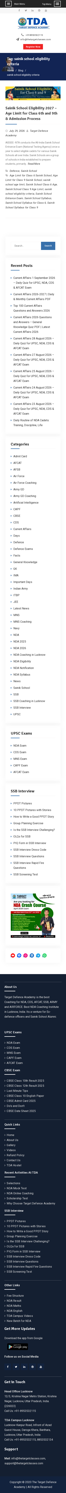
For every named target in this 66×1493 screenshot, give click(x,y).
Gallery (11, 1145)
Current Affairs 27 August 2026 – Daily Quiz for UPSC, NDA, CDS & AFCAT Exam (33, 359)
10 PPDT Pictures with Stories (32, 810)
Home (10, 1135)
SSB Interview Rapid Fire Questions (29, 1266)
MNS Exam (20, 759)
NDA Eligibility (22, 661)
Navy (16, 628)
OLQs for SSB (21, 836)
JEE (15, 602)
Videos (11, 1150)
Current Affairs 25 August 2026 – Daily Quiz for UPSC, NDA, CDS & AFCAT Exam (33, 376)
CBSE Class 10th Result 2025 (25, 1080)
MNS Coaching (22, 621)
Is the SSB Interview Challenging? (34, 830)
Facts (16, 555)
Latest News (21, 608)
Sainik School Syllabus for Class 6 (25, 202)
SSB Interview (22, 707)
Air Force (18, 476)
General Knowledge (25, 562)
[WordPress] (32, 1366)
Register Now (33, 46)
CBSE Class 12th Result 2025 (25, 1085)
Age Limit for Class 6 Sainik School (31, 175)
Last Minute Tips (17, 1090)
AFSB (16, 469)
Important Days (22, 582)
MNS (16, 615)
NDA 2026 (19, 648)
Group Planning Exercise (28, 823)
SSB (16, 694)
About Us (12, 1140)
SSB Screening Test (25, 874)
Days (16, 535)
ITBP (16, 595)
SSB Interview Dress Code (29, 849)
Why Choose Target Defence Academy (31, 1203)
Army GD (18, 489)
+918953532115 (34, 35)
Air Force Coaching (24, 482)
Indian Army (20, 588)
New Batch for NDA (19, 1321)
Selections (13, 1183)
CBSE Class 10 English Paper (25, 1096)
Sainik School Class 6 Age (41, 184)
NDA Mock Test (17, 1188)
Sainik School (29, 171)
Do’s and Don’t (15, 1106)
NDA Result (14, 1300)
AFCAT (17, 463)
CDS (16, 522)
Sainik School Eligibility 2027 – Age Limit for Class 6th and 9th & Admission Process (31, 113)
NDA (16, 635)
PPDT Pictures (22, 803)
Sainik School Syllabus (37, 198)
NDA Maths (14, 1305)
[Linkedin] (24, 1366)
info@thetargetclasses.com (35, 39)
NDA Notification (23, 668)
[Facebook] (7, 1366)
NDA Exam (19, 745)
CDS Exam (19, 752)
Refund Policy (15, 1155)
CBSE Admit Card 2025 (21, 1101)
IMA (15, 575)
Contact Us (13, 1160)
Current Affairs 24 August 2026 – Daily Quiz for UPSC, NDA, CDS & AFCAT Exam (33, 392)
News (17, 681)
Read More (34, 163)
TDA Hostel (14, 1165)
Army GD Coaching (24, 496)
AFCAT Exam (21, 772)
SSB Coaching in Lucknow (29, 701)
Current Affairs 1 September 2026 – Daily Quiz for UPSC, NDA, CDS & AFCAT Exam (34, 282)
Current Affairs (22, 529)
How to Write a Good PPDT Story (33, 816)
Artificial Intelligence (26, 502)
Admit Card (20, 456)
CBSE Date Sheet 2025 (21, 1111)
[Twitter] (16, 1366)
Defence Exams (23, 549)
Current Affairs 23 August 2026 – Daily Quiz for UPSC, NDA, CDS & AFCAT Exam (33, 408)
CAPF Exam (20, 765)
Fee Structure (15, 1295)
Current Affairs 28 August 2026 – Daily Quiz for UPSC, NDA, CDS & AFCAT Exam (33, 343)
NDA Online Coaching (20, 1193)
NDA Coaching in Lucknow (29, 654)
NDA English (14, 1310)
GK (15, 568)
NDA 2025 (19, 641)
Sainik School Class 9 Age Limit (24, 189)
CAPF (16, 509)
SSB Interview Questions (28, 856)
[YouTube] (40, 1366)
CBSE (16, 516)
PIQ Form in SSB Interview (29, 843)
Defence (15, 171)
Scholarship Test (17, 1198)
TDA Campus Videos (20, 1316)
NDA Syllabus (21, 674)
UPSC (17, 714)
